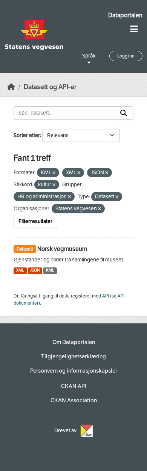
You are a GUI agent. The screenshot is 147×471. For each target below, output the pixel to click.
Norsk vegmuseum (62, 248)
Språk (88, 56)
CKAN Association (74, 400)
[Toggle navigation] (134, 29)
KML (50, 270)
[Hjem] (11, 87)
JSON (35, 270)
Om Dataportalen (73, 342)
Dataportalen (125, 15)
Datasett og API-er (50, 87)
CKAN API (73, 386)
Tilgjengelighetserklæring (73, 356)
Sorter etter (27, 135)
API (105, 296)
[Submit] (123, 113)
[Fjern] (53, 173)
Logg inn (126, 56)
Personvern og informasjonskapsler (73, 370)
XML (20, 270)
